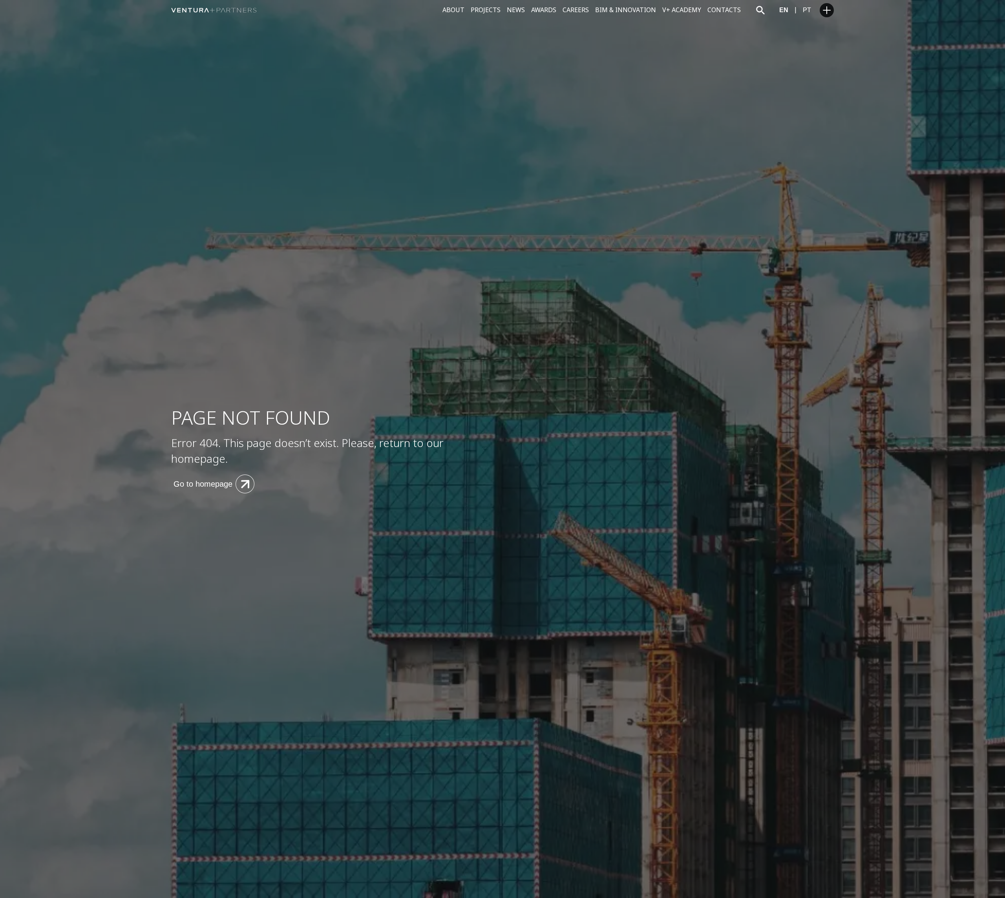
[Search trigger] (760, 10)
